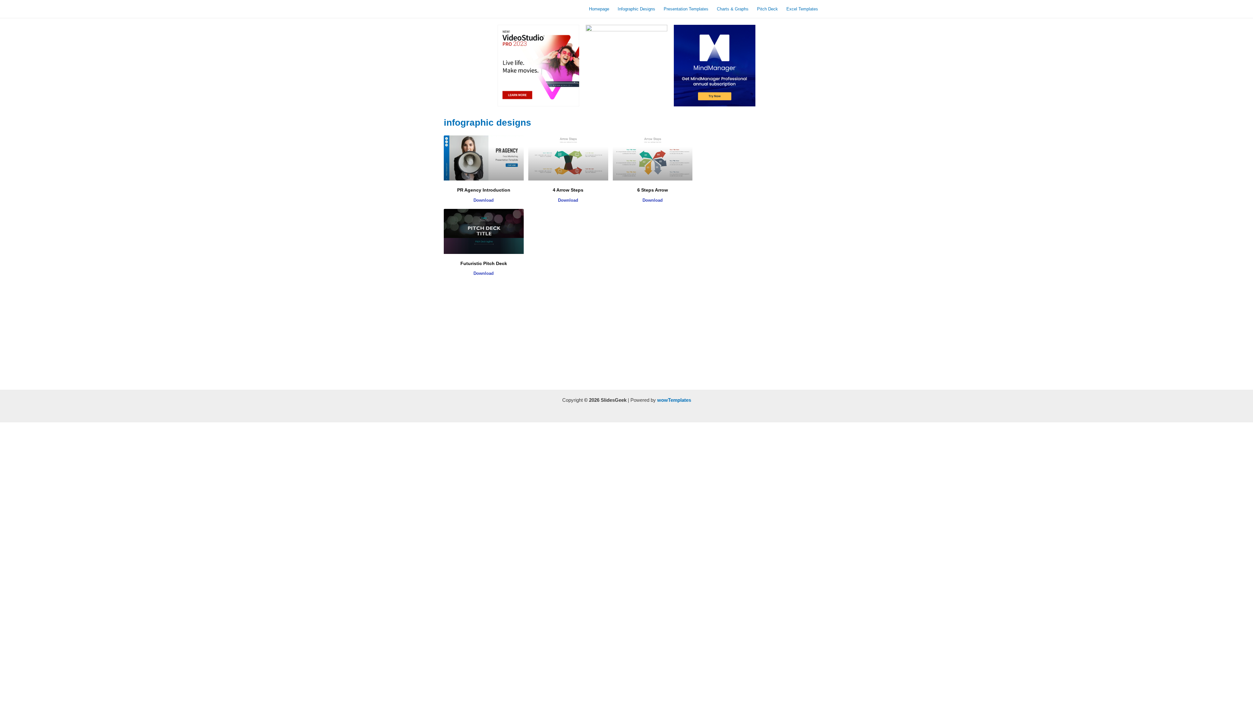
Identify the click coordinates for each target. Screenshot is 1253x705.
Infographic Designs (636, 9)
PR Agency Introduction (483, 190)
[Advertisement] (568, 337)
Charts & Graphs (733, 9)
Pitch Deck (767, 9)
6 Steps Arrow (652, 190)
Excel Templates (802, 9)
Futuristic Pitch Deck (483, 263)
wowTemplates (674, 400)
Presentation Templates (686, 9)
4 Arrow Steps (568, 190)
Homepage (599, 9)
